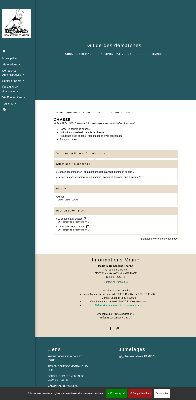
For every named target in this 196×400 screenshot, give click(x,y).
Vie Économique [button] (12, 97)
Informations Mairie (116, 260)
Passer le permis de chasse (75, 129)
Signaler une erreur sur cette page (159, 238)
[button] (17, 51)
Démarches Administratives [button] (12, 72)
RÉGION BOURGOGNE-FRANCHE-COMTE (67, 368)
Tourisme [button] (8, 103)
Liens (54, 349)
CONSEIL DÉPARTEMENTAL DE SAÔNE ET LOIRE (66, 378)
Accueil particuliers (67, 112)
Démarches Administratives (104, 54)
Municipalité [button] (10, 58)
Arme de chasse (68, 139)
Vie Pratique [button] (10, 64)
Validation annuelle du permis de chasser (82, 132)
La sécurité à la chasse (72, 218)
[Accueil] (17, 24)
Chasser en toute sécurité (74, 226)
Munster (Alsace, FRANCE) (140, 356)
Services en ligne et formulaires (79, 153)
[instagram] (119, 328)
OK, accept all (117, 393)
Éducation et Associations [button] (10, 89)
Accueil (71, 54)
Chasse (128, 112)
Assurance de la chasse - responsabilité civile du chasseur (91, 136)
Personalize (161, 393)
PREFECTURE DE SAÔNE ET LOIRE (64, 358)
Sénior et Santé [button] (12, 80)
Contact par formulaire (116, 282)
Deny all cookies (141, 393)
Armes (60, 196)
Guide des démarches (148, 54)
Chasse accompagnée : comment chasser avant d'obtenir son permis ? (96, 172)
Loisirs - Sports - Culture (102, 112)
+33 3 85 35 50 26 (115, 277)
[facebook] (112, 328)
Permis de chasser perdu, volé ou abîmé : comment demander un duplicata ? (99, 177)
